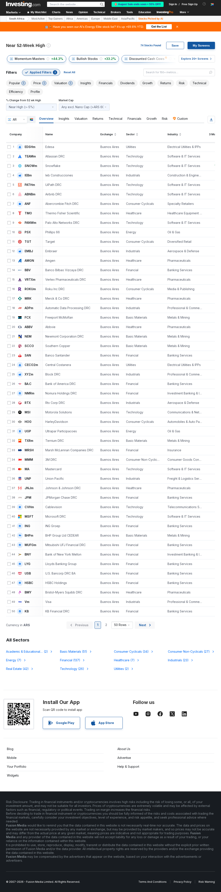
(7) (13, 660)
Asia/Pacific (128, 18)
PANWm (30, 222)
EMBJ (29, 251)
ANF (28, 203)
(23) (178, 660)
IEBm (28, 175)
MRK (28, 298)
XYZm (29, 374)
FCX (28, 317)
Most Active (38, 18)
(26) (72, 669)
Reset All (69, 72)
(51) (73, 651)
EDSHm (30, 146)
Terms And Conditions (152, 881)
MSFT (29, 516)
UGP (28, 431)
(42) (17, 669)
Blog (10, 749)
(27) (189, 651)
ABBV (29, 326)
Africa (69, 18)
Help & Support (128, 766)
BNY (28, 554)
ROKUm (30, 289)
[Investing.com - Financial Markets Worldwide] (23, 4)
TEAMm (30, 156)
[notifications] (204, 4)
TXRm (29, 440)
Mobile (12, 758)
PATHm (30, 184)
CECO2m (31, 364)
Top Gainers (55, 18)
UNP (28, 478)
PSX (28, 232)
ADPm (29, 308)
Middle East (110, 18)
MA (27, 469)
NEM (28, 336)
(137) (70, 660)
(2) (29, 651)
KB (27, 611)
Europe (95, 18)
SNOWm (31, 165)
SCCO (29, 345)
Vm (27, 601)
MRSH (29, 450)
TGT (28, 241)
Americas (82, 18)
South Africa (16, 18)
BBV (28, 270)
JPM (28, 497)
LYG (27, 563)
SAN (28, 355)
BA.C (28, 383)
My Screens (201, 45)
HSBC (29, 582)
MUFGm (30, 544)
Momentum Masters (30, 59)
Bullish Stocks (87, 59)
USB (28, 573)
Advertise (124, 758)
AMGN (29, 260)
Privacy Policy (182, 881)
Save (175, 45)
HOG (28, 421)
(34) (131, 651)
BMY (28, 592)
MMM (29, 459)
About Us (123, 749)
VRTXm (30, 279)
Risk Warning (207, 881)
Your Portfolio (16, 766)
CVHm (29, 507)
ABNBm (30, 194)
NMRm (29, 393)
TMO (28, 213)
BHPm (29, 535)
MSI (27, 412)
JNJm (29, 488)
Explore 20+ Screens (194, 58)
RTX (28, 402)
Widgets (13, 775)
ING (27, 526)
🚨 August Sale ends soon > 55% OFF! (137, 4)
